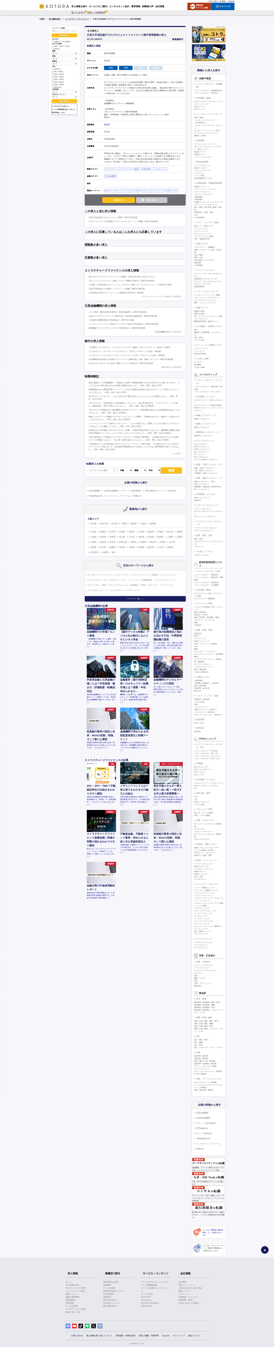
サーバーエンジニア (201, 924)
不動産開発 (198, 199)
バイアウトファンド (140, 575)
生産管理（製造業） (201, 1056)
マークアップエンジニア (203, 864)
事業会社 (137, 496)
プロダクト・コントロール (204, 620)
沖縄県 (105, 552)
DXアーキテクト (200, 772)
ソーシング (134, 580)
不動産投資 (147, 580)
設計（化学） (199, 1045)
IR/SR (196, 636)
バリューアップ (121, 575)
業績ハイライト (185, 1291)
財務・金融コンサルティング (209, 478)
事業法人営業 (199, 314)
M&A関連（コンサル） (206, 494)
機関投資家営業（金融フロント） (207, 321)
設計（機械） (199, 1042)
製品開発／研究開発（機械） (205, 1005)
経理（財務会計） (201, 612)
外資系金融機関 (111, 491)
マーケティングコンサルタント (206, 528)
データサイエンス (204, 939)
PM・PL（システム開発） (204, 813)
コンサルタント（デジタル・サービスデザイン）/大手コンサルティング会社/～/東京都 (125, 351)
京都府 (93, 542)
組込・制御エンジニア (202, 931)
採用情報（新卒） (186, 1300)
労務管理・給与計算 (201, 688)
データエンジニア (201, 916)
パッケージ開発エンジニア (204, 888)
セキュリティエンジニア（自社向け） (208, 715)
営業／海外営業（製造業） (204, 1090)
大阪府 (143, 523)
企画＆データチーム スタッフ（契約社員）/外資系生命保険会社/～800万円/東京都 (123, 316)
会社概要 (182, 1282)
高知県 (122, 547)
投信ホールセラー (201, 168)
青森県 (103, 532)
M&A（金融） (199, 118)
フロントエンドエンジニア (204, 893)
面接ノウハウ (72, 1294)
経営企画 (197, 633)
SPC (144, 585)
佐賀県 (132, 547)
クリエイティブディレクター (205, 970)
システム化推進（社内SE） (204, 850)
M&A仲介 (197, 500)
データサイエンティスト (203, 942)
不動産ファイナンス (201, 187)
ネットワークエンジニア (203, 921)
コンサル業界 (109, 1288)
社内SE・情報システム (206, 844)
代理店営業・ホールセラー (204, 260)
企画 (196, 646)
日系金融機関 (110, 176)
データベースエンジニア (203, 913)
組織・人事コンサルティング (209, 464)
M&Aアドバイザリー (202, 498)
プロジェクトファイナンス (153, 190)
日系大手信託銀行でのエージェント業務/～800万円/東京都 (113, 217)
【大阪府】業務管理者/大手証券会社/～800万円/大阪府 (111, 320)
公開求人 (57, 41)
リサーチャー (199, 547)
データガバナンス (201, 945)
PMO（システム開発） (203, 815)
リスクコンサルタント (202, 509)
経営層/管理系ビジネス (113, 1291)
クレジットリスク (201, 229)
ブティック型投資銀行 (131, 491)
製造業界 (107, 1297)
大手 (137, 190)
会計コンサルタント (201, 484)
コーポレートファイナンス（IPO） (207, 130)
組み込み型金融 (200, 354)
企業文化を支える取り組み (190, 1288)
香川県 (103, 547)
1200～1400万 (59, 77)
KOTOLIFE (146, 1297)
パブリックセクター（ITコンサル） (207, 392)
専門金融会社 (151, 491)
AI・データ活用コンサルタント (206, 460)
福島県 (151, 532)
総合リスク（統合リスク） (204, 226)
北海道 (93, 532)
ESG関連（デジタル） (206, 779)
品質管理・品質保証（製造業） (206, 1064)
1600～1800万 (59, 82)
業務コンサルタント (201, 427)
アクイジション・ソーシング (205, 189)
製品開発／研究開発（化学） (205, 1007)
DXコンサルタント (201, 457)
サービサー (198, 362)
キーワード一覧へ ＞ (135, 599)
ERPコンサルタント (202, 447)
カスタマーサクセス (201, 839)
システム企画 (199, 804)
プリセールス (199, 829)
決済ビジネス (172, 190)
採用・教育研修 (200, 686)
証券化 (155, 575)
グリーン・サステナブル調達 (205, 1066)
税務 (196, 622)
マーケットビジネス (205, 270)
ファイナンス (167, 585)
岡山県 (153, 542)
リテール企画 (199, 340)
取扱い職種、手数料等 (149, 1335)
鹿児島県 (94, 552)
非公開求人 (67, 41)
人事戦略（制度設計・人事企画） (207, 683)
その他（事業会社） (201, 672)
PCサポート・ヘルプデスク (204, 853)
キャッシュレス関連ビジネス (209, 345)
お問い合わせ (77, 1335)
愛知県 (134, 523)
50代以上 (57, 49)
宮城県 (122, 532)
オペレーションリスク (202, 234)
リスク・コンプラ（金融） (208, 222)
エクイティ (153, 585)
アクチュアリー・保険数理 (204, 247)
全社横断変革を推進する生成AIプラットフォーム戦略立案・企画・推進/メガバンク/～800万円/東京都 (131, 359)
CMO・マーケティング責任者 (205, 644)
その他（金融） (203, 358)
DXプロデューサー (201, 767)
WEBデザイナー (200, 872)
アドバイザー (94, 585)
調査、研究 (198, 539)
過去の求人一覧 (73, 1312)
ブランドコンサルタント (203, 530)
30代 (61, 46)
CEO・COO (198, 723)
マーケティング (200, 639)
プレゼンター (199, 173)
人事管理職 (198, 681)
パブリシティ (184, 1294)
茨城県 (160, 532)
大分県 (160, 547)
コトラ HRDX (147, 1294)
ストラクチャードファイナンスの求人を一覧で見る (161, 297)
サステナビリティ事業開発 (204, 599)
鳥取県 (134, 542)
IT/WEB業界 (108, 1294)
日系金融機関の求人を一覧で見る (168, 332)
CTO (196, 797)
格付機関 (197, 365)
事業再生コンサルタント (203, 436)
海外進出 (200, 728)
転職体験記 (71, 1300)
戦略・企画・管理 (204, 630)
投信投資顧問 (202, 162)
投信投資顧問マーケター (203, 178)
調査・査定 (198, 258)
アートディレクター (201, 968)
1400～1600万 (59, 79)
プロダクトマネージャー (203, 667)
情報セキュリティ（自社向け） (206, 710)
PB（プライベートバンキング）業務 (208, 316)
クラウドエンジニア (201, 908)
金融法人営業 (199, 311)
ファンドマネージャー (202, 165)
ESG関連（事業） (204, 590)
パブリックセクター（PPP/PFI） (206, 93)
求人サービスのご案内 (76, 1288)
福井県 (141, 537)
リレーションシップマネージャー (207, 298)
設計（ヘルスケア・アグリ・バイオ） (208, 1047)
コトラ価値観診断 (149, 1285)
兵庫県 (180, 537)
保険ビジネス (202, 244)
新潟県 (103, 537)
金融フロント (202, 307)
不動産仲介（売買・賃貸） (204, 212)
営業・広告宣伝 (203, 962)
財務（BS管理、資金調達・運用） (207, 617)
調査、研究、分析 (204, 535)
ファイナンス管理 (204, 603)
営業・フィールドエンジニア (209, 1079)
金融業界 (107, 1285)
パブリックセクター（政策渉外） (207, 582)
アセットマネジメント (202, 192)
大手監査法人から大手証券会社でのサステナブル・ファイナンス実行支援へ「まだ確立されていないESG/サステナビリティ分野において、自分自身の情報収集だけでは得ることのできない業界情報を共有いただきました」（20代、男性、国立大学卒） (134, 447)
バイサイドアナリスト (202, 170)
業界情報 (70, 1303)
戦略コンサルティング (206, 415)
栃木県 (170, 532)
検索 (171, 470)
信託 (196, 330)
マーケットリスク (201, 231)
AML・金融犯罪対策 (202, 239)
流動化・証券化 (200, 136)
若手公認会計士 (110, 1300)
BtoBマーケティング (202, 641)
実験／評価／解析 (204, 1017)
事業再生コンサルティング (208, 432)
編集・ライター (200, 978)
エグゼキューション (117, 580)
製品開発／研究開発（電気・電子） (207, 1002)
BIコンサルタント (201, 452)
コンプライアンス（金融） (204, 236)
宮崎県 (170, 547)
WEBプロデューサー (202, 866)
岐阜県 (151, 537)
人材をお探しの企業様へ (217, 1)
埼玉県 (115, 523)
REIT (104, 585)
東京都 (107, 124)
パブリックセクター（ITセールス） (207, 759)
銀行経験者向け (110, 1306)
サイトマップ (179, 1335)
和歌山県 (123, 542)
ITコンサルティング (205, 440)
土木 (196, 215)
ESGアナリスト (200, 107)
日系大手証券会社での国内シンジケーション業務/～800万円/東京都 (117, 289)
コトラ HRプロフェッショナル (154, 1282)
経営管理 (200, 719)
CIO (195, 799)
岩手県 (113, 532)
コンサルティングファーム (118, 496)
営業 (196, 976)
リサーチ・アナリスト (202, 284)
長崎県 (141, 547)
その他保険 (198, 265)
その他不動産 (199, 217)
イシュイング (199, 351)
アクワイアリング (201, 349)
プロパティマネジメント (203, 194)
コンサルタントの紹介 (76, 1291)
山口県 (172, 542)
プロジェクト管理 (204, 809)
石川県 (132, 537)
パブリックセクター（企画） (209, 571)
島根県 (143, 542)
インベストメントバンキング (209, 114)
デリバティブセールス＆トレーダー (207, 281)
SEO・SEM (198, 877)
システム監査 (199, 702)
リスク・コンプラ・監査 (207, 696)
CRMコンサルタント (202, 449)
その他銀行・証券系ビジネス (209, 326)
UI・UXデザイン (200, 879)
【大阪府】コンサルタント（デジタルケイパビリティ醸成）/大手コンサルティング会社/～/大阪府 (129, 347)
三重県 (170, 537)
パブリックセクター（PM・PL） (206, 753)
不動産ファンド (200, 154)
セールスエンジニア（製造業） (206, 1082)
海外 (114, 552)
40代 (67, 46)
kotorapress (146, 1300)
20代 (55, 46)
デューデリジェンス (119, 585)
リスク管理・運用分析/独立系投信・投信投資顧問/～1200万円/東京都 (117, 312)
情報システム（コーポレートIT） (206, 848)
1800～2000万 (59, 84)
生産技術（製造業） (201, 1058)
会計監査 (197, 625)
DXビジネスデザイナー (203, 770)
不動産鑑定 (198, 197)
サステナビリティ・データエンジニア (208, 783)
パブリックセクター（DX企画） (206, 751)
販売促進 (197, 986)
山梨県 (93, 537)
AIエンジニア (199, 775)
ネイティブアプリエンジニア (205, 911)
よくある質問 (72, 1306)
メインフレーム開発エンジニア (206, 890)
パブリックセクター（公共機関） (207, 585)
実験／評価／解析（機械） (204, 1024)
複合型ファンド (200, 152)
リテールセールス (201, 319)
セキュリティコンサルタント (205, 516)
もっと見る (176, 453)
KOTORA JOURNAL (150, 1303)
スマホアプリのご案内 (76, 1309)
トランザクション (96, 590)
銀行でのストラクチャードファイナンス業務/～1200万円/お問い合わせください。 (123, 277)
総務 (196, 649)
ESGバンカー (199, 109)
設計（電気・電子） (201, 1040)
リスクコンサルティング (207, 505)
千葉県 (124, 523)
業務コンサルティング (206, 424)
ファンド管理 (199, 176)
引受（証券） (199, 338)
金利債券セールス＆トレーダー (206, 279)
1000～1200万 (59, 74)
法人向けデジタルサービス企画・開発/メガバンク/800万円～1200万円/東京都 (121, 363)
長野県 (113, 537)
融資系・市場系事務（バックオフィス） (150, 169)
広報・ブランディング (202, 983)
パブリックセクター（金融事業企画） (208, 90)
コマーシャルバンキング (207, 291)
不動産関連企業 (95, 496)
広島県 (162, 542)
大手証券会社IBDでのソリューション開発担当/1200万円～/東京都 (116, 293)
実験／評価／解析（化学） (204, 1026)
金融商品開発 (199, 287)
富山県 (122, 537)
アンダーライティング (165, 580)
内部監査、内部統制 (201, 699)
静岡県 (160, 537)
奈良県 (113, 542)
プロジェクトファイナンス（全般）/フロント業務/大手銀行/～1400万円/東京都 (121, 281)
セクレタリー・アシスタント (205, 651)
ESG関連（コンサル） (206, 396)
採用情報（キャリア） (188, 1297)
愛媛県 (113, 547)
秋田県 (132, 532)
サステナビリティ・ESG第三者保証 (208, 405)
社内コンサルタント (201, 802)
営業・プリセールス (205, 820)
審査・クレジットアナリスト (205, 303)
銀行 (107, 190)
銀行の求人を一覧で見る (171, 367)
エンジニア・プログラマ (207, 884)
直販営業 (197, 263)
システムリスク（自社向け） (205, 712)
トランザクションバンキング (205, 300)
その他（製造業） (201, 1074)
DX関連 (199, 763)
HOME (42, 19)
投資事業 (200, 140)
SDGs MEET (146, 1306)
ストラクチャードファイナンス (77, 19)
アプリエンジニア (201, 934)
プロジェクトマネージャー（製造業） (208, 1071)
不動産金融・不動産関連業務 (209, 183)
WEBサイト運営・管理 (203, 855)
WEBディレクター (201, 874)
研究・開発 (201, 999)
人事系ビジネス (203, 677)
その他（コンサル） (205, 551)
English (231, 1)
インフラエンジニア (201, 919)
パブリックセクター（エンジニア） (207, 756)
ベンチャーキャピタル (202, 157)
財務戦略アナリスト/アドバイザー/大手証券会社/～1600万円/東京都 (117, 328)
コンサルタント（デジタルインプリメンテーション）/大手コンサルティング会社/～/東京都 (127, 355)
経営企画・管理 (203, 793)
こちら (62, 112)
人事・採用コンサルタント (204, 471)
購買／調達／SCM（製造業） (205, 1061)
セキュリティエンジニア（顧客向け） (208, 926)
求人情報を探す (55, 19)
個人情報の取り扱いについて (99, 1335)
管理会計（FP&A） (201, 615)
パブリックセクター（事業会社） (207, 575)
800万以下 (57, 69)
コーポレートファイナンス (122, 190)
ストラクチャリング (97, 580)
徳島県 (93, 547)
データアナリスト (201, 948)
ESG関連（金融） (204, 98)
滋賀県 (103, 542)
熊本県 (151, 547)
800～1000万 (58, 71)
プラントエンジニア (201, 1069)
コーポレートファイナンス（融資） (207, 295)
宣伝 (196, 981)
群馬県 (180, 532)
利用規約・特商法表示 (126, 1335)
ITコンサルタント (200, 444)
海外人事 (197, 691)
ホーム (69, 1282)
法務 (196, 704)
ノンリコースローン (115, 590)
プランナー (198, 973)
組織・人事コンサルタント (204, 468)
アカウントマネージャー (203, 832)
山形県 (141, 532)
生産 (198, 1052)
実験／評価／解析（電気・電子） (207, 1021)
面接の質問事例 (73, 1297)
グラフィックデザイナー (203, 965)
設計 (198, 1036)
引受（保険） (199, 255)
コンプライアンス (201, 707)
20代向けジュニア (111, 1303)
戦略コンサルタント (201, 419)
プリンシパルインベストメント (206, 144)
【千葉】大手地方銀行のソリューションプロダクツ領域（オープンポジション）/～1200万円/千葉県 (130, 285)
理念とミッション (186, 1285)
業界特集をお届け (111, 1282)
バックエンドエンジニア (203, 895)
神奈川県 (104, 523)
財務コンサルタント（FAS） (205, 482)
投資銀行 (135, 585)
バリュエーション (169, 575)
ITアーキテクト (200, 454)
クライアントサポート (202, 664)
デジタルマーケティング (203, 869)
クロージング (133, 590)
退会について (194, 1335)
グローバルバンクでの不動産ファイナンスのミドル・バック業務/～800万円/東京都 (123, 221)
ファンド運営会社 (169, 491)
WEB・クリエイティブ (206, 860)
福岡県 (153, 523)
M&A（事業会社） (201, 669)
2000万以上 (58, 87)
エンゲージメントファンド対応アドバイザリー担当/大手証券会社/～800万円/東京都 (123, 324)
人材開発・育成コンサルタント (206, 473)
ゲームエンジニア (201, 929)
